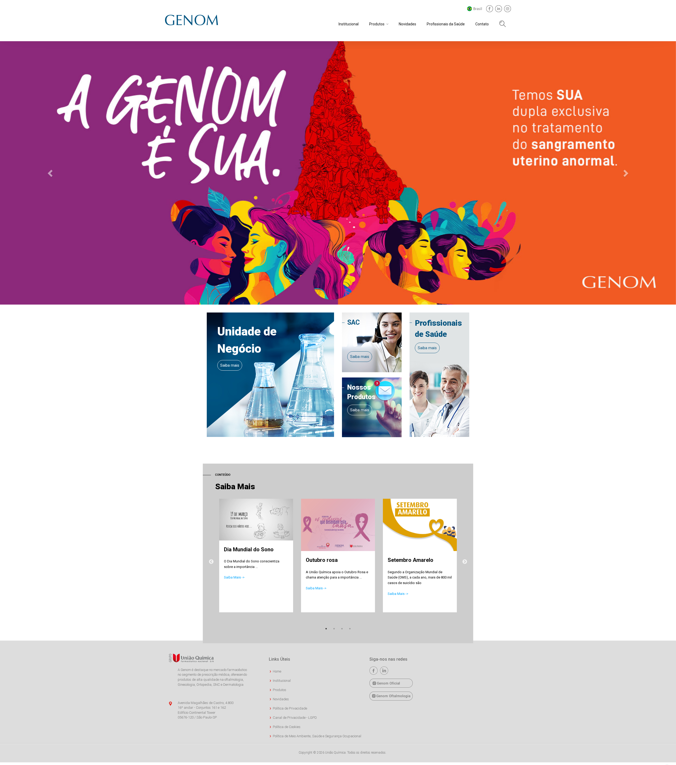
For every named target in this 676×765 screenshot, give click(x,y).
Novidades (407, 24)
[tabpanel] (256, 561)
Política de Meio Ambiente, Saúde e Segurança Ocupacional (317, 736)
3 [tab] (342, 628)
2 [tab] (334, 628)
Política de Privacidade (290, 708)
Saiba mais (229, 365)
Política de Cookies (287, 727)
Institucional (349, 24)
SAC (353, 322)
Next (464, 562)
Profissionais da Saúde (446, 24)
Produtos (376, 24)
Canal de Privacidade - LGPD (295, 718)
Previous (211, 562)
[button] (50, 173)
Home (277, 671)
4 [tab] (350, 628)
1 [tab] (326, 628)
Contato (482, 24)
